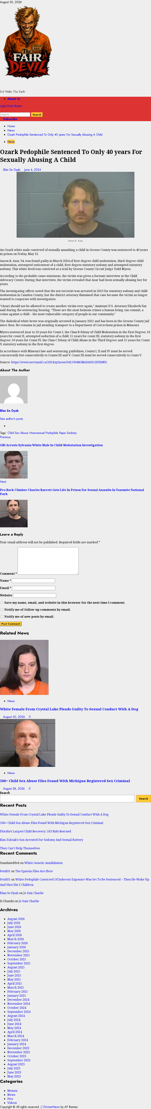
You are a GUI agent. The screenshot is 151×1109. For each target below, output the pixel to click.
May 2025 (14, 979)
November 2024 (18, 1004)
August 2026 (16, 919)
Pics (10, 1099)
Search (5, 793)
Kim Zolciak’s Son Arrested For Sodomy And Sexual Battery (41, 840)
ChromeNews (51, 1107)
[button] (1, 110)
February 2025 (17, 992)
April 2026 (14, 935)
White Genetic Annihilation (43, 863)
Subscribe (9, 119)
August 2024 (16, 1016)
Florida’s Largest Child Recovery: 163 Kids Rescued (35, 831)
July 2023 (13, 1068)
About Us (13, 99)
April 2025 (14, 983)
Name (5, 581)
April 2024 (14, 1032)
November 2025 (18, 955)
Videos (12, 1103)
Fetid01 (5, 871)
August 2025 (16, 967)
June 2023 (14, 1072)
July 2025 (13, 971)
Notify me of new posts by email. (29, 617)
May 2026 (14, 931)
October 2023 (16, 1056)
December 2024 (18, 1000)
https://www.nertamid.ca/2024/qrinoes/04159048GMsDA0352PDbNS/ (59, 362)
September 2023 (18, 1060)
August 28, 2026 (14, 789)
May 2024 (14, 1028)
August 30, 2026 (14, 717)
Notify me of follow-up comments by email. (37, 610)
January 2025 (16, 996)
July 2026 (13, 923)
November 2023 (18, 1052)
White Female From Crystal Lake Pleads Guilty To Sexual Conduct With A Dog (69, 709)
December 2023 (18, 1048)
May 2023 (14, 1076)
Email (5, 588)
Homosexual (37, 433)
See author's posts (11, 419)
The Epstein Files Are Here (34, 871)
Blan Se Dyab (12, 170)
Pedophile (51, 433)
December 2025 (18, 951)
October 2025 (16, 959)
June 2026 (14, 927)
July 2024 (13, 1020)
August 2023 (16, 1064)
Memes (12, 1091)
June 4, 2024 (32, 170)
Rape (62, 433)
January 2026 (16, 947)
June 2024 (14, 1024)
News (11, 142)
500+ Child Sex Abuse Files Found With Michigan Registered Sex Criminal (65, 780)
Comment (8, 574)
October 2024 (16, 1008)
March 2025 (15, 987)
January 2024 (16, 1044)
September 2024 (18, 1012)
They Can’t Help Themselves (20, 848)
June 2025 (14, 975)
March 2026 (15, 939)
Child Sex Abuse (18, 433)
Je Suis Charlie (33, 893)
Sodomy (72, 433)
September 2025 (18, 963)
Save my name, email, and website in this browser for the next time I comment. (64, 603)
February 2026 (17, 943)
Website (6, 595)
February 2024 (17, 1040)
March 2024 (15, 1036)
